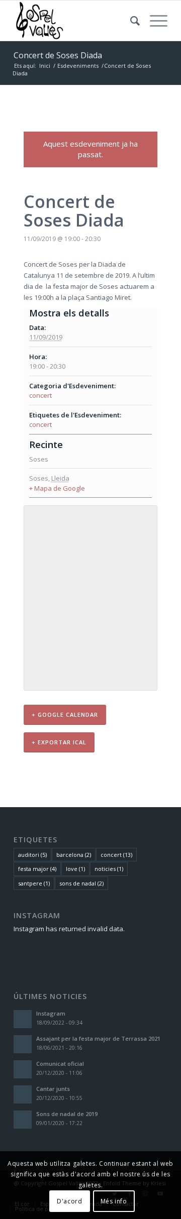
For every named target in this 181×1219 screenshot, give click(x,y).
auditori (32, 854)
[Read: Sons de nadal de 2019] (23, 1120)
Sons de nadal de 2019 (67, 1114)
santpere (34, 883)
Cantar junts (53, 1088)
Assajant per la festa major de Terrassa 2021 (98, 1038)
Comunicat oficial (60, 1063)
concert (40, 395)
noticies (109, 868)
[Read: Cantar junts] (23, 1094)
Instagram (50, 1013)
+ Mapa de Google (57, 488)
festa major (37, 868)
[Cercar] (130, 21)
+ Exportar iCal (59, 742)
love (75, 868)
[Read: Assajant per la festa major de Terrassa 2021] (23, 1044)
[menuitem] (130, 21)
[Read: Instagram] (23, 1019)
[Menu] (153, 21)
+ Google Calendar (65, 714)
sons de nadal (81, 883)
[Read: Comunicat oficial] (23, 1069)
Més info (114, 1201)
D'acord (69, 1201)
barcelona (73, 854)
